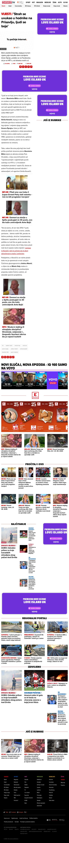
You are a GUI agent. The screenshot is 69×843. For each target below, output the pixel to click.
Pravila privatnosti (8, 822)
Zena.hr (11, 829)
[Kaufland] (34, 395)
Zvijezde (26, 779)
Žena (54, 2)
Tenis (15, 792)
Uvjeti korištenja (23, 818)
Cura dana (51, 782)
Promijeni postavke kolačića (27, 822)
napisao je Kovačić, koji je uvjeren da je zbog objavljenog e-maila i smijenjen (16, 251)
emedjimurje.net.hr (25, 829)
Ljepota (38, 787)
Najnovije (63, 782)
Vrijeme (65, 6)
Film (25, 782)
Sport (28, 2)
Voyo (25, 803)
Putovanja (39, 795)
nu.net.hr (54, 831)
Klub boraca (16, 784)
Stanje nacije (46, 6)
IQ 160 (65, 2)
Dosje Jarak (57, 6)
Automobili (39, 805)
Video (63, 780)
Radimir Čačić (9, 345)
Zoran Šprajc (5, 349)
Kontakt (17, 822)
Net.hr (20, 63)
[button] (3, 373)
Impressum (7, 818)
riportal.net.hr (23, 831)
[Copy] (31, 67)
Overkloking (51, 790)
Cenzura (25, 345)
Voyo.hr (17, 829)
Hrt (2, 345)
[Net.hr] (62, 820)
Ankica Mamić (14, 349)
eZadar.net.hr (47, 831)
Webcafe (48, 2)
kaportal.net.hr (42, 829)
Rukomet (16, 782)
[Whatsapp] (26, 67)
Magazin (39, 2)
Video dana (51, 800)
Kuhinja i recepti (40, 784)
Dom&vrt (39, 782)
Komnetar (51, 787)
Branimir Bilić (5, 352)
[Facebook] (20, 67)
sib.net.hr (34, 829)
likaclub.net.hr (23, 833)
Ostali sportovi (17, 795)
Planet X (51, 792)
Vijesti (3, 6)
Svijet (10, 6)
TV (25, 790)
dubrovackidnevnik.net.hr (35, 831)
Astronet (51, 779)
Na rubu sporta (17, 787)
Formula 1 (16, 800)
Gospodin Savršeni (28, 798)
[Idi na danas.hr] (8, 2)
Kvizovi (50, 798)
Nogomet (16, 779)
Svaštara (51, 795)
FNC (15, 798)
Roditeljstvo (39, 798)
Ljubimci (39, 790)
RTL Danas (28, 6)
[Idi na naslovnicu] (20, 3)
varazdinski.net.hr (51, 829)
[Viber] (28, 67)
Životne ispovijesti (41, 803)
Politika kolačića (33, 818)
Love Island (27, 792)
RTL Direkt (37, 6)
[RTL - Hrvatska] (55, 820)
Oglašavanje (14, 818)
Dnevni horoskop (53, 784)
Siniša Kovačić (23, 349)
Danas (6, 777)
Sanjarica (63, 785)
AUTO (60, 2)
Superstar (26, 795)
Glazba (25, 784)
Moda (38, 792)
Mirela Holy (17, 345)
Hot (33, 2)
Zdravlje (38, 800)
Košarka (15, 790)
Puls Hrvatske (14, 352)
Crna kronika (18, 6)
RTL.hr (5, 829)
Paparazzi (26, 787)
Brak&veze (39, 779)
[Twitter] (23, 67)
